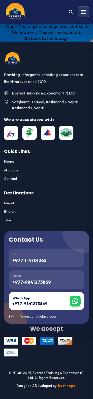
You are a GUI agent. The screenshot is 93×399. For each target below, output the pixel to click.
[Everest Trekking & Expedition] (12, 58)
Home (9, 161)
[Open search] (70, 11)
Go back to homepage (46, 38)
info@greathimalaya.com (36, 316)
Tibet (8, 220)
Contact (10, 178)
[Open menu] (83, 11)
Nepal (9, 203)
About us (11, 170)
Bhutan (10, 211)
